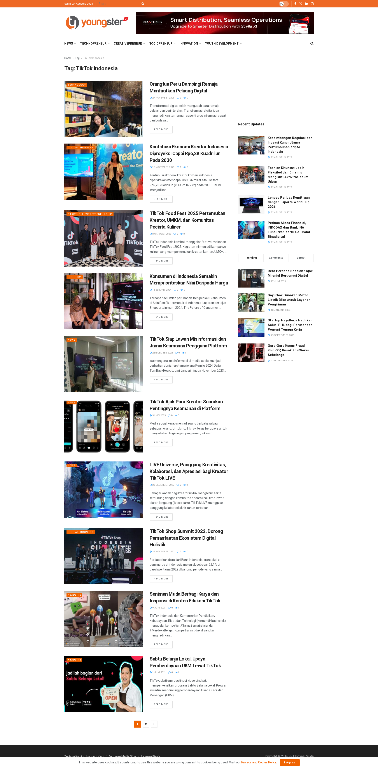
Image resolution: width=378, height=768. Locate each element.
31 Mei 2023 (159, 415)
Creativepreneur (128, 43)
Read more (163, 128)
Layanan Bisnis (150, 756)
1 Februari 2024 (161, 289)
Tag (77, 58)
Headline (74, 594)
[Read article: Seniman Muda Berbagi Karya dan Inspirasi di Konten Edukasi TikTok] (103, 619)
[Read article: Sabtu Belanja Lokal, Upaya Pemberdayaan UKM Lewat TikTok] (103, 684)
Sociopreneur (160, 43)
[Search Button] (142, 3)
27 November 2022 (163, 551)
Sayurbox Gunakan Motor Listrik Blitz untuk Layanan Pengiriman (289, 299)
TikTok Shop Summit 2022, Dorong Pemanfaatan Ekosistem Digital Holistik (186, 538)
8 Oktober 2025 (161, 233)
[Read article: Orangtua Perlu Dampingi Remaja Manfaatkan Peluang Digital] (103, 109)
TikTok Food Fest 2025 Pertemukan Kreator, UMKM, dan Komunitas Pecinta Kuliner (187, 220)
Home (67, 58)
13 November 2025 (163, 167)
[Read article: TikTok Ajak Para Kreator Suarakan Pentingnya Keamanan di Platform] (103, 427)
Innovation (189, 43)
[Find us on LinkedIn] (306, 4)
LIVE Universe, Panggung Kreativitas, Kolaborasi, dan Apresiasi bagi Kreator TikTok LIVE (189, 471)
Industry (75, 277)
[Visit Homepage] (97, 22)
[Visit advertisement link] (225, 23)
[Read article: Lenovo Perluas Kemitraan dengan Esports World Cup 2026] (251, 204)
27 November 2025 (163, 97)
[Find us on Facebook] (295, 4)
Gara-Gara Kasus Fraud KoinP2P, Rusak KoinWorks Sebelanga (288, 350)
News (68, 43)
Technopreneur (93, 43)
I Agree (289, 762)
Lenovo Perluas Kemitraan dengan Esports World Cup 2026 (289, 202)
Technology (77, 84)
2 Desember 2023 (162, 352)
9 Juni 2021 (159, 607)
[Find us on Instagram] (312, 4)
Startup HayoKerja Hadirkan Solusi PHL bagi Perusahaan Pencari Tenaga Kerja (290, 324)
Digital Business (80, 147)
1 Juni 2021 (159, 672)
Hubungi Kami (95, 756)
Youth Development (222, 43)
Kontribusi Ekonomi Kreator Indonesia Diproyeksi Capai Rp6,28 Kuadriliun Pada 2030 (189, 153)
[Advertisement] (276, 83)
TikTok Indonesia (93, 58)
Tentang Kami (73, 756)
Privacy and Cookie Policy (258, 762)
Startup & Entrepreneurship (90, 214)
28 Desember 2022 (163, 485)
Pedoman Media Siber (123, 756)
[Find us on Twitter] (300, 4)
